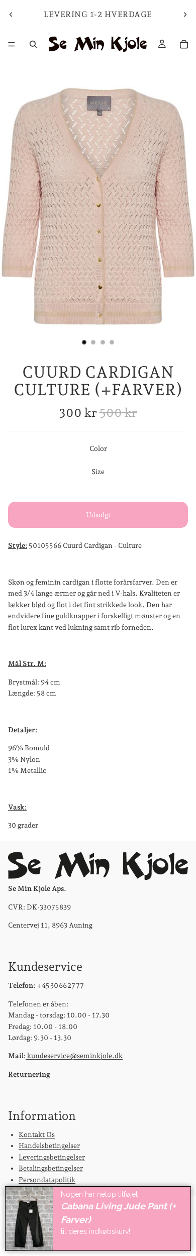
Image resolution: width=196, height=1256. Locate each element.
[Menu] (11, 44)
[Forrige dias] (11, 15)
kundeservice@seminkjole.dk (74, 1056)
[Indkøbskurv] (184, 44)
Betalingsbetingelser (51, 1168)
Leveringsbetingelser (52, 1157)
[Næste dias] (185, 15)
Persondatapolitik (47, 1179)
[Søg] (33, 44)
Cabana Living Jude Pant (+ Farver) (118, 1213)
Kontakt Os (37, 1134)
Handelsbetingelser (49, 1145)
